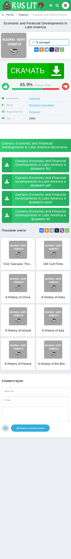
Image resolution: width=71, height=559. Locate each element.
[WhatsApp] (62, 49)
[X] (52, 49)
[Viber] (57, 49)
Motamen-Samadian (41, 105)
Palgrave (34, 98)
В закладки (43, 42)
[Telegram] (46, 49)
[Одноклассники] (41, 49)
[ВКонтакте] (36, 49)
